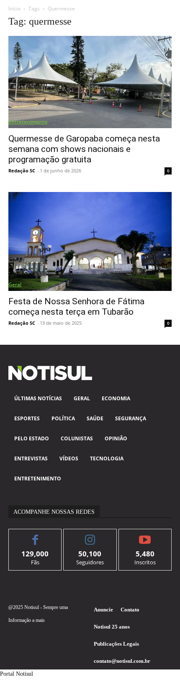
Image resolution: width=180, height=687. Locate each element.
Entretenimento (27, 121)
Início (14, 8)
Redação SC (21, 170)
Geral (14, 284)
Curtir (35, 535)
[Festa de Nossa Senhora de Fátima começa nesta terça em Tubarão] (90, 241)
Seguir (90, 535)
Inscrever (145, 535)
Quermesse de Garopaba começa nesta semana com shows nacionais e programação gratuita (84, 149)
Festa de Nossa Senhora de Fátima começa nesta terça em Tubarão (76, 306)
